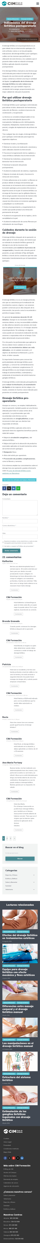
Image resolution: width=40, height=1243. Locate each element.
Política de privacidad (25, 546)
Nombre (5, 518)
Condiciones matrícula (11, 1149)
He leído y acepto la (19, 546)
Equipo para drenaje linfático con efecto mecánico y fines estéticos (18, 972)
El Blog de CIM (8, 1169)
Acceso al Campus (10, 1172)
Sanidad (8, 886)
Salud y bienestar (9, 1195)
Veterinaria (9, 889)
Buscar (20, 858)
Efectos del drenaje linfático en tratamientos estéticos (19, 937)
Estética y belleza (9, 1209)
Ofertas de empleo (10, 1176)
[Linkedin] (22, 1158)
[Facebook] (5, 1158)
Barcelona (7, 1222)
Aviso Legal (7, 1142)
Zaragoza (7, 1235)
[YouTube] (13, 1158)
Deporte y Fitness (11, 875)
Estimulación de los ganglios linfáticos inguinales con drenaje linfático (16, 1115)
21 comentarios (14, 29)
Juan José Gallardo (17, 31)
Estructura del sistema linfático (16, 1079)
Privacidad (7, 1145)
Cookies (6, 1138)
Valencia (6, 1232)
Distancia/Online (9, 1239)
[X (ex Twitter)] (9, 1158)
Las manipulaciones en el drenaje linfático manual (17, 1045)
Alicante (6, 1218)
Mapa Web (7, 1152)
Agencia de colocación (11, 1186)
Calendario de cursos (11, 1183)
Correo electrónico (9, 525)
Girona (6, 1225)
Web (4, 533)
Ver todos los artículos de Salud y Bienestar (19, 480)
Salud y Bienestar (13, 19)
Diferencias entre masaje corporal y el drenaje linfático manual (18, 1009)
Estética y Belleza (11, 878)
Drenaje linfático (26, 19)
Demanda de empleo (11, 1179)
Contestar (14, 590)
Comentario (6, 499)
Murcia (6, 1228)
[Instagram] (17, 1158)
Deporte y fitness (9, 1202)
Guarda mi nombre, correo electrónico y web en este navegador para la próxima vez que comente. (20, 542)
